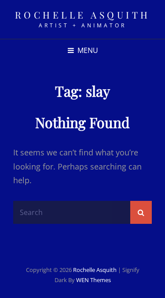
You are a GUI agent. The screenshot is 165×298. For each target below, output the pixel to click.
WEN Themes (93, 280)
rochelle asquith (82, 14)
